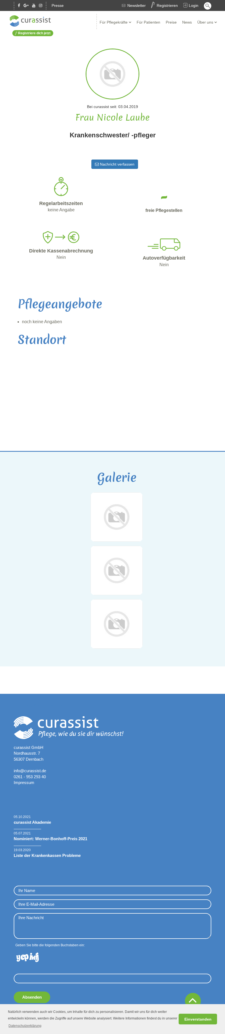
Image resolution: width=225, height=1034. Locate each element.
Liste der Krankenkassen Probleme (47, 855)
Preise (171, 22)
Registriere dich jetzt (33, 33)
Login (193, 5)
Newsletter (136, 5)
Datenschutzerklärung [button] (25, 1026)
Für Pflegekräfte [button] (114, 22)
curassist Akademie (32, 822)
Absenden (32, 997)
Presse (58, 5)
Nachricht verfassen (116, 164)
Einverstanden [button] (198, 1019)
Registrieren (167, 5)
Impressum (24, 782)
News (187, 22)
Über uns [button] (205, 22)
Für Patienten (148, 22)
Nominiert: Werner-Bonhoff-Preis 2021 (50, 838)
